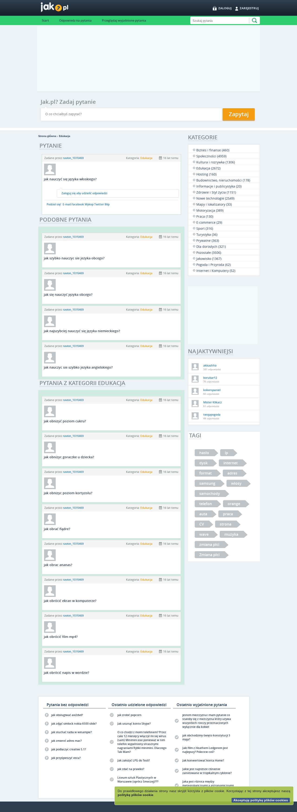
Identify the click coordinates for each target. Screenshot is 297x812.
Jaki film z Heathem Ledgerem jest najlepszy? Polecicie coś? (205, 750)
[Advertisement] (148, 58)
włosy (236, 483)
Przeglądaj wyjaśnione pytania (124, 20)
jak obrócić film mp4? (60, 636)
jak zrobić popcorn (129, 715)
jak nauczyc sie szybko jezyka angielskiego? (78, 367)
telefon (205, 503)
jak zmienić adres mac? (66, 741)
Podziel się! (54, 204)
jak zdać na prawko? (130, 769)
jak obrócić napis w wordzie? (66, 672)
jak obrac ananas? (58, 565)
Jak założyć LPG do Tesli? (133, 760)
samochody (209, 493)
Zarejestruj (249, 8)
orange (234, 503)
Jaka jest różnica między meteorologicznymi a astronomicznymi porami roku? (208, 785)
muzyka (231, 534)
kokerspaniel (211, 390)
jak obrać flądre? (57, 529)
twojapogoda (211, 415)
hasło (204, 452)
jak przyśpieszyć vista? (66, 758)
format (205, 473)
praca (228, 513)
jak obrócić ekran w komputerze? (70, 601)
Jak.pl (64, 8)
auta (203, 513)
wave (204, 534)
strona (225, 524)
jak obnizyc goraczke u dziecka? (69, 457)
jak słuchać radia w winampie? (71, 732)
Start (45, 20)
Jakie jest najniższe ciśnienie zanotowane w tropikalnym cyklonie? (207, 771)
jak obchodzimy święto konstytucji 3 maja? (206, 737)
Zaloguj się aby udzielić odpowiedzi (84, 193)
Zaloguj (225, 8)
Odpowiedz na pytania (75, 20)
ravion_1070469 (73, 158)
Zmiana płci (209, 554)
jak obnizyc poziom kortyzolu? (68, 493)
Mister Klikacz (212, 402)
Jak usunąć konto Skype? (134, 724)
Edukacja (64, 136)
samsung (207, 483)
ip (226, 452)
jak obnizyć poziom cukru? (65, 421)
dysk (203, 462)
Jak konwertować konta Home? (203, 760)
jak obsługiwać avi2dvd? (67, 715)
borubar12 (210, 378)
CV (201, 524)
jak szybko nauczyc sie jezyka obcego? (74, 258)
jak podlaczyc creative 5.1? (68, 749)
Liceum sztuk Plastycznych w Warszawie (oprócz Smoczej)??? (137, 779)
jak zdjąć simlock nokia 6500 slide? (74, 724)
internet (230, 462)
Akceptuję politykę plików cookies (260, 800)
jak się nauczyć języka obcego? (68, 294)
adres (232, 473)
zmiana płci (209, 544)
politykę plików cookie (135, 795)
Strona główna (47, 136)
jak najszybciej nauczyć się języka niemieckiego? (82, 331)
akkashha (209, 365)
